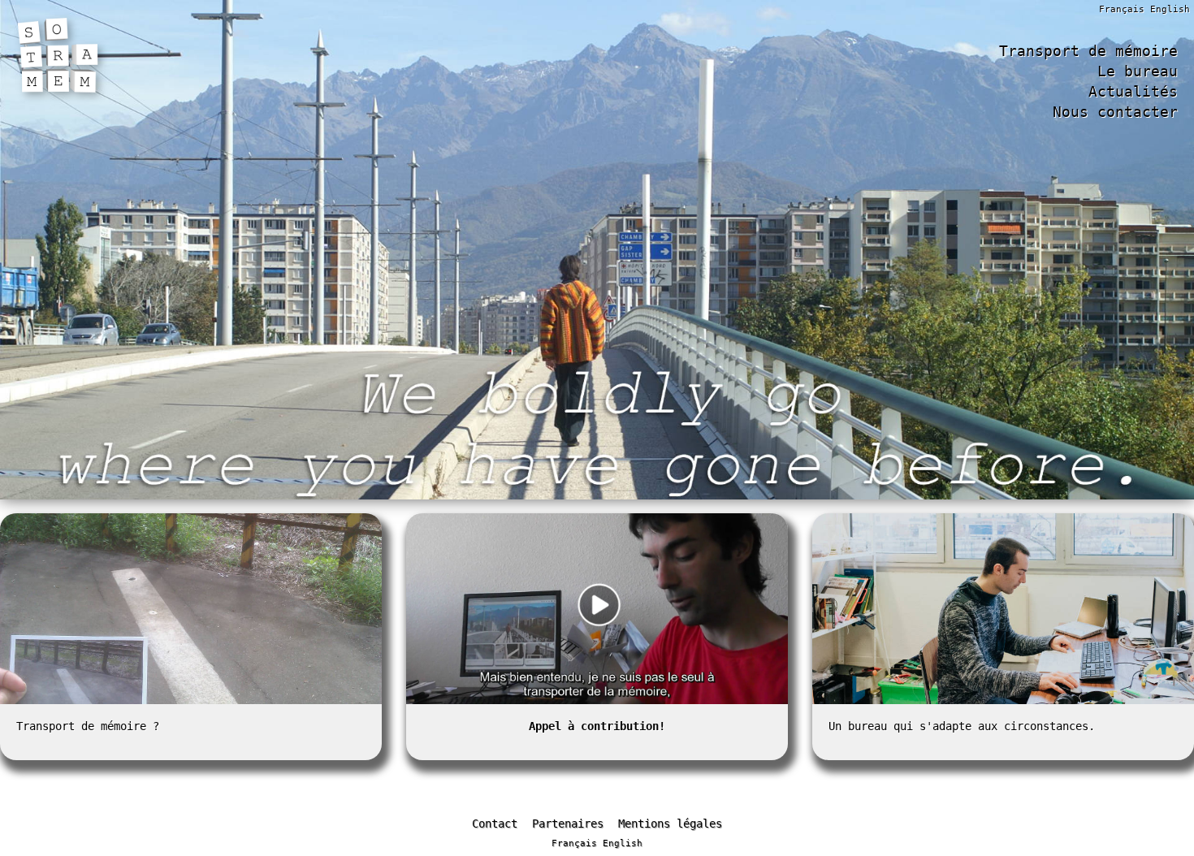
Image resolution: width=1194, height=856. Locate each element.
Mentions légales (670, 823)
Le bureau (1137, 71)
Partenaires (567, 823)
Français (1121, 9)
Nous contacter (1115, 112)
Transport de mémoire (1088, 51)
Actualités (1133, 92)
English (1170, 9)
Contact (494, 823)
